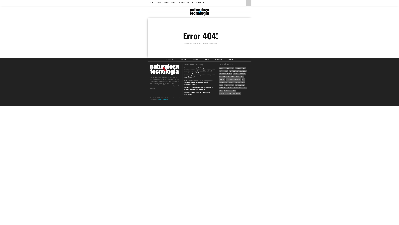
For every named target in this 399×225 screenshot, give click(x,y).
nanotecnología (238, 88)
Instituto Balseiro (240, 82)
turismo (231, 82)
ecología (236, 74)
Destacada (222, 88)
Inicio (151, 3)
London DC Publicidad (162, 99)
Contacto (200, 3)
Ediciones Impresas (186, 3)
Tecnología (182, 59)
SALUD (221, 85)
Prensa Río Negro (239, 85)
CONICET (226, 71)
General (195, 59)
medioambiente (223, 82)
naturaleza (227, 91)
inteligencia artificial (225, 93)
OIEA (242, 77)
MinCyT (234, 91)
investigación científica (225, 74)
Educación (218, 59)
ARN (244, 68)
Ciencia (207, 59)
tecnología (238, 68)
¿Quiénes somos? (170, 3)
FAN (243, 79)
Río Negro (242, 74)
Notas (158, 3)
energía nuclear (229, 68)
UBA (245, 88)
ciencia (221, 68)
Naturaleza (169, 59)
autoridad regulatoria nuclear (238, 71)
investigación (236, 93)
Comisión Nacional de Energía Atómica (229, 77)
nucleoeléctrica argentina (233, 79)
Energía (230, 59)
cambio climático (229, 85)
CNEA (220, 71)
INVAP (220, 91)
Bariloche (229, 88)
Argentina (222, 79)
